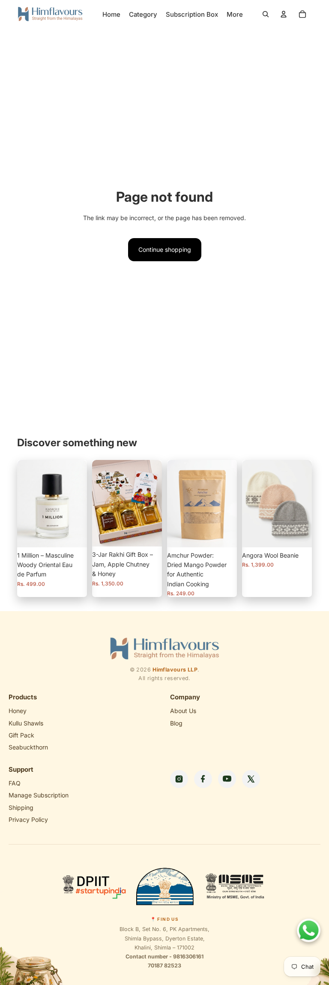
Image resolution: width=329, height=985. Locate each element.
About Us (183, 710)
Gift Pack (21, 735)
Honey (18, 710)
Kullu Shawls (26, 723)
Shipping (21, 807)
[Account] (283, 14)
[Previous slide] (176, 503)
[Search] (265, 14)
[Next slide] (227, 503)
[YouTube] (227, 779)
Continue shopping (164, 249)
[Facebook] (203, 779)
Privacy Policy (28, 819)
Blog (176, 723)
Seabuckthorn (28, 747)
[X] (251, 779)
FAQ (15, 783)
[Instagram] (179, 779)
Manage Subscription (39, 795)
